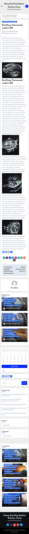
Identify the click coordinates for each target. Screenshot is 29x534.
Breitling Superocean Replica (11, 465)
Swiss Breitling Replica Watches (11, 305)
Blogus (22, 530)
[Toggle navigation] (2, 6)
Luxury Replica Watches (10, 301)
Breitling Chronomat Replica (10, 21)
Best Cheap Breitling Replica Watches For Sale (14, 404)
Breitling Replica (8, 297)
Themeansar (14, 532)
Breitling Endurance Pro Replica (12, 478)
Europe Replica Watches (10, 299)
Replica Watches (8, 303)
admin (7, 31)
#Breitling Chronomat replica (10, 33)
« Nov (3, 370)
